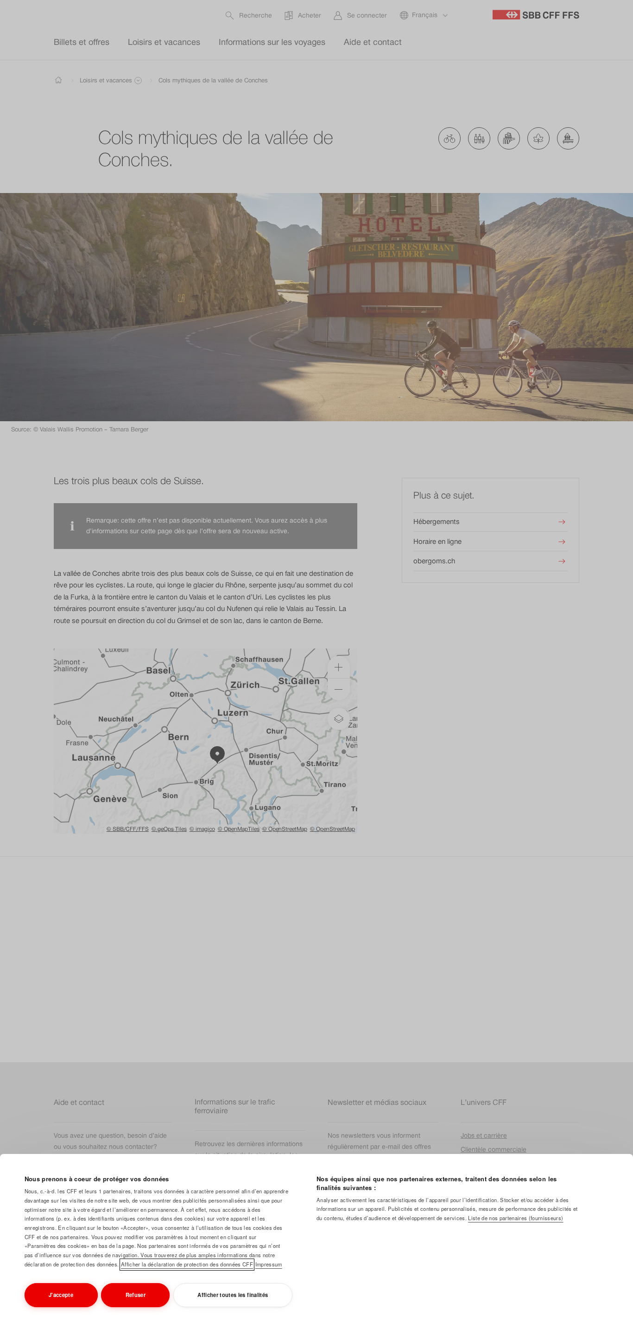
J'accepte (61, 1294)
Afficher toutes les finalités (232, 1294)
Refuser (136, 1294)
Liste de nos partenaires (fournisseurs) (515, 1218)
